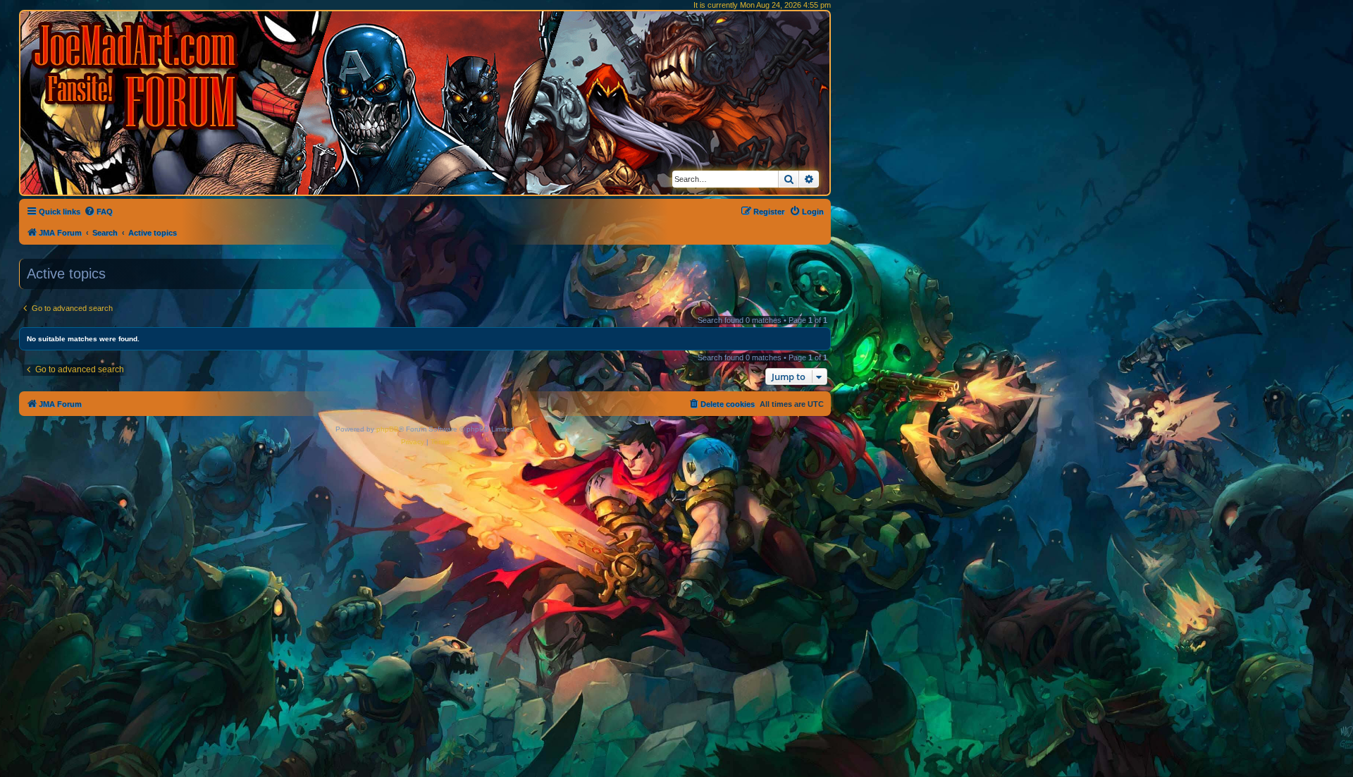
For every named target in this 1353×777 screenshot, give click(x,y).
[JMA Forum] (137, 76)
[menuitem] (98, 211)
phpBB (387, 429)
